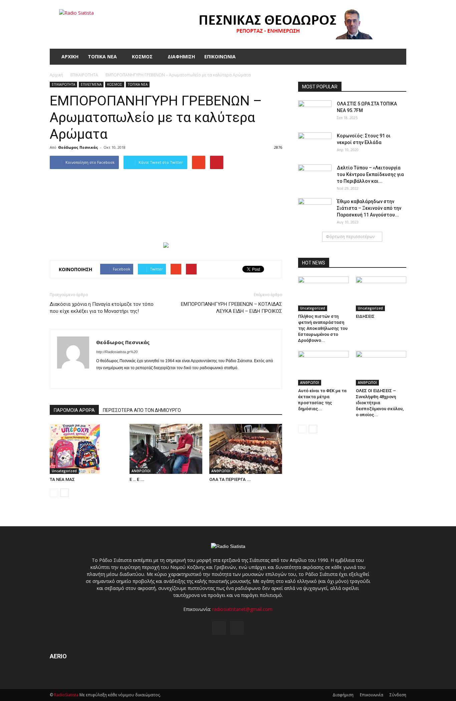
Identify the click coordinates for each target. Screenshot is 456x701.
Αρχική (56, 75)
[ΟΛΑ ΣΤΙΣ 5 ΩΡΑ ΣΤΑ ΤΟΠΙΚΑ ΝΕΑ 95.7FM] (314, 112)
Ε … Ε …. (137, 479)
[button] (398, 57)
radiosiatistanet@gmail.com (242, 609)
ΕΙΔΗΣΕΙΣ (365, 316)
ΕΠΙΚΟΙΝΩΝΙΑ (220, 56)
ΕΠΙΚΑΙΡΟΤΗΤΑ (63, 84)
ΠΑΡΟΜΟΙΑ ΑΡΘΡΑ (74, 410)
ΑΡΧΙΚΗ (69, 56)
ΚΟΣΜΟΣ (142, 56)
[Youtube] (125, 379)
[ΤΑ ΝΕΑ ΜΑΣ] (86, 449)
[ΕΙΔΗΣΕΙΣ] (381, 293)
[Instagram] (113, 379)
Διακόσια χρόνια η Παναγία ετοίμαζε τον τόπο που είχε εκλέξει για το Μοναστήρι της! (102, 307)
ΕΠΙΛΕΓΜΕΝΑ (91, 84)
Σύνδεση (398, 695)
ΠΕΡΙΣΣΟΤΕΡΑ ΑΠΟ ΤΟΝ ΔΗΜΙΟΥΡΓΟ (142, 410)
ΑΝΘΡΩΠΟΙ (141, 471)
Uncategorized (64, 471)
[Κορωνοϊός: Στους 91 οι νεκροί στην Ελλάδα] (314, 144)
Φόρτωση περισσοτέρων (350, 236)
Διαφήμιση (343, 695)
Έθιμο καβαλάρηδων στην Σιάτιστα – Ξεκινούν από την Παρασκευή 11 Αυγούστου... (369, 208)
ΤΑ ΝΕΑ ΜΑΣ (62, 479)
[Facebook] (101, 379)
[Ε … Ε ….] (166, 449)
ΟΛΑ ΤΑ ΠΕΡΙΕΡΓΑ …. (230, 479)
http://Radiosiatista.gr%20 (117, 352)
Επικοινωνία (371, 695)
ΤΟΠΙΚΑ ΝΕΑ (102, 56)
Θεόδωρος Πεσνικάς (78, 147)
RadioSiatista (66, 695)
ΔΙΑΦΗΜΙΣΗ (181, 56)
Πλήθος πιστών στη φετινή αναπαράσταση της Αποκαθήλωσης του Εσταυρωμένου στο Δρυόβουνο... (323, 328)
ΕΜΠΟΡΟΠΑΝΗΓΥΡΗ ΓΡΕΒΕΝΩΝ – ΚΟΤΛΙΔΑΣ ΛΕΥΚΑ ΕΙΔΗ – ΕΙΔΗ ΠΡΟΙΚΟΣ (231, 307)
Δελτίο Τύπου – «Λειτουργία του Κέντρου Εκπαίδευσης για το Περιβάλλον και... (370, 174)
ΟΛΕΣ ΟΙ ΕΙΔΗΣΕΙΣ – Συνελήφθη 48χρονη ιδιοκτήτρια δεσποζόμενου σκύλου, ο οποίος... (380, 402)
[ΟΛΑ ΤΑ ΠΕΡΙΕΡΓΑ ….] (245, 449)
